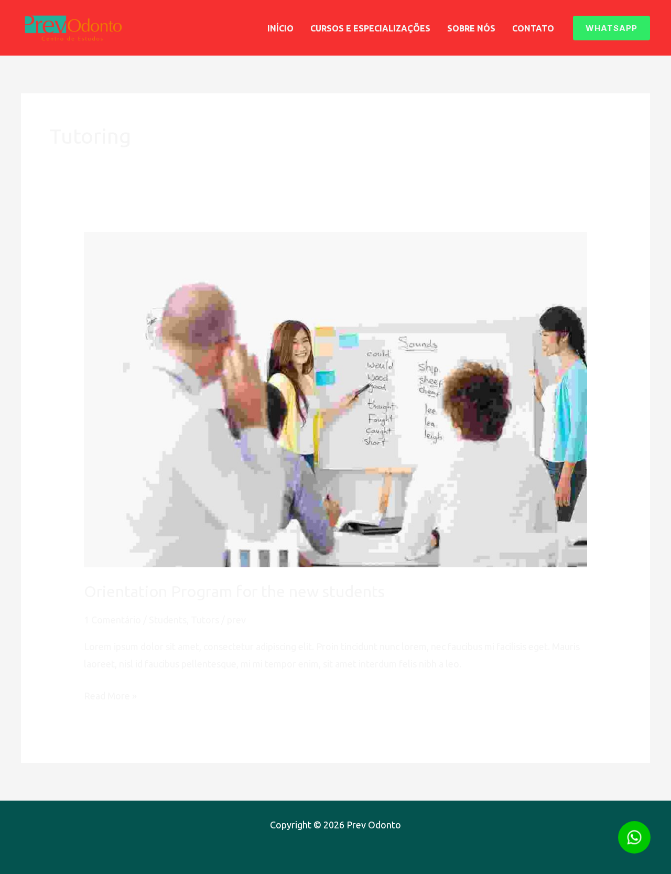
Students (168, 619)
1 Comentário (112, 619)
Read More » (110, 697)
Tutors (205, 619)
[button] (611, 28)
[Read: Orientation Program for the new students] (335, 398)
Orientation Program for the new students (234, 591)
